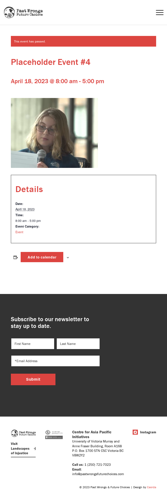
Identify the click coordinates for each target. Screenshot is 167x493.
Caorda (151, 487)
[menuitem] (158, 12)
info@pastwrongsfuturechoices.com (98, 474)
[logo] (23, 12)
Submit (33, 379)
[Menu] (158, 12)
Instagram (148, 432)
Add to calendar (42, 257)
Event (19, 232)
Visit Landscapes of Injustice (20, 448)
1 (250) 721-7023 (97, 464)
